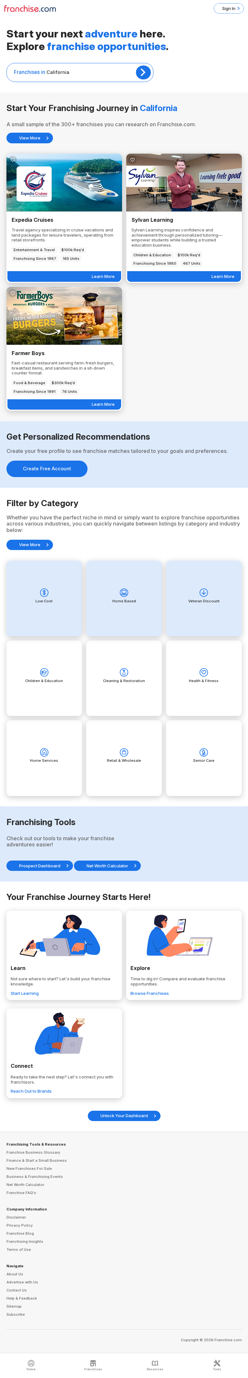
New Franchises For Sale (29, 1168)
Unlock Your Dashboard (124, 1115)
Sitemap (14, 1306)
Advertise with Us (22, 1282)
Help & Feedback (21, 1298)
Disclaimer (16, 1217)
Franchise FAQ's (21, 1192)
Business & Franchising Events (34, 1176)
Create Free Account (47, 469)
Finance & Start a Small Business (36, 1160)
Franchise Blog (20, 1233)
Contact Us (16, 1290)
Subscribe (15, 1314)
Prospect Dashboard (39, 865)
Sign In (228, 8)
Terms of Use (18, 1249)
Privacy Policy (19, 1225)
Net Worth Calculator (107, 865)
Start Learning (25, 993)
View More (29, 137)
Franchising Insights (24, 1241)
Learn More (103, 276)
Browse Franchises (149, 993)
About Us (14, 1274)
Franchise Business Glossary (33, 1152)
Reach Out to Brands (31, 1091)
